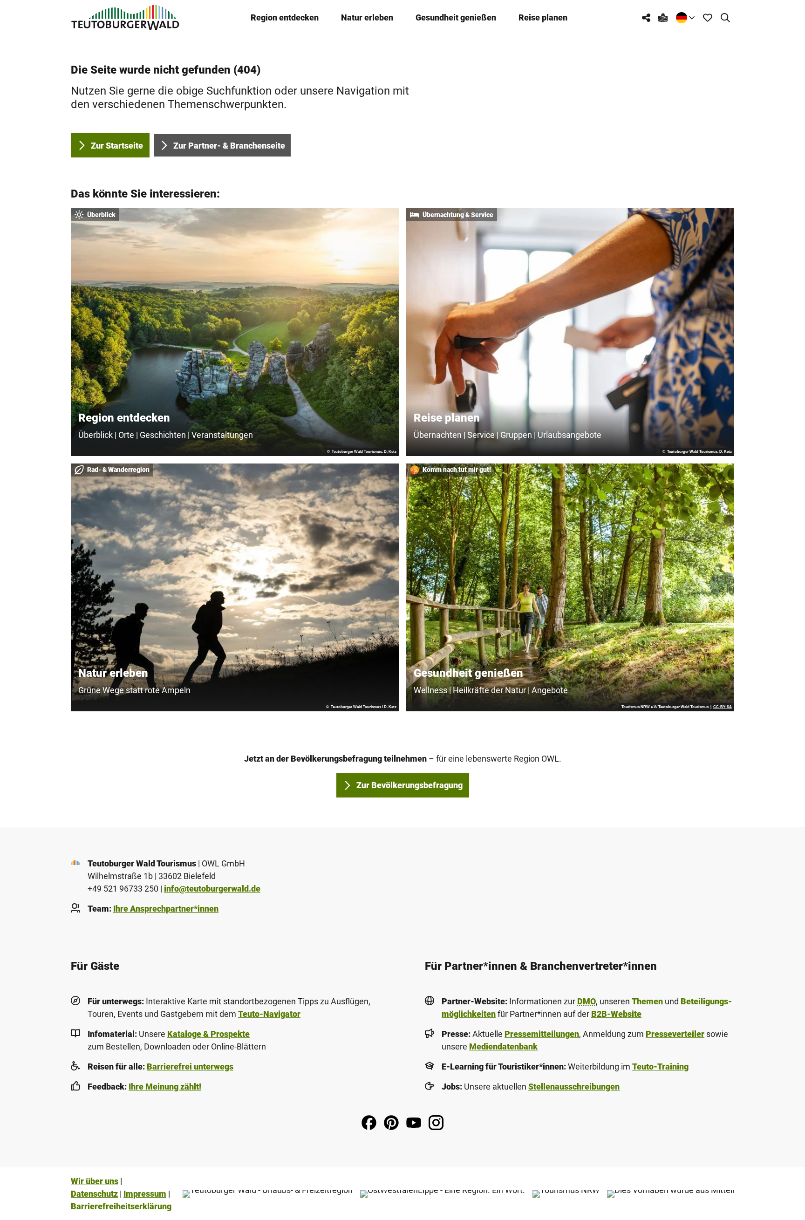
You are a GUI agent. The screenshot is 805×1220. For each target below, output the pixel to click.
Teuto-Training (660, 1066)
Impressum (144, 1194)
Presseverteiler (675, 1034)
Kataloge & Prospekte (208, 1034)
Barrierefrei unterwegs (190, 1066)
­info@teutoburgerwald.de (212, 888)
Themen (647, 1001)
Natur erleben (367, 17)
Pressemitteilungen (542, 1034)
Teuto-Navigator (269, 1014)
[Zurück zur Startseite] (125, 17)
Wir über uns (94, 1181)
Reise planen (542, 17)
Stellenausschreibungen (574, 1086)
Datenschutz (94, 1194)
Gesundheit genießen (456, 17)
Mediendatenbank (503, 1046)
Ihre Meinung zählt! (165, 1086)
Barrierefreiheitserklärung (121, 1206)
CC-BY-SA (722, 707)
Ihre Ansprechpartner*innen (165, 908)
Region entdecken (285, 17)
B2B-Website (616, 1014)
